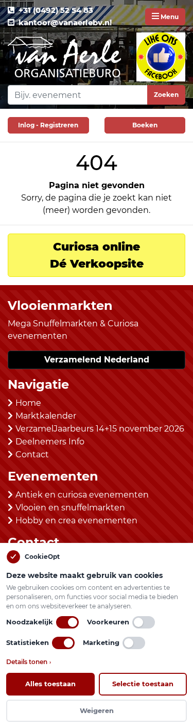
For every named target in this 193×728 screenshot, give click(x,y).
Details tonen (28, 662)
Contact (32, 454)
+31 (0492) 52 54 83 (56, 10)
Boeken (144, 125)
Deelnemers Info (49, 441)
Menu (169, 17)
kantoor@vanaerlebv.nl (65, 22)
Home (28, 403)
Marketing (101, 642)
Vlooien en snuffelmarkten (70, 507)
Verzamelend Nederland (96, 360)
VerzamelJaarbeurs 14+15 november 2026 (99, 429)
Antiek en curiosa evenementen (82, 495)
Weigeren (97, 710)
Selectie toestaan (142, 684)
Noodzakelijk (29, 622)
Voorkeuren (108, 622)
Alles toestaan (50, 684)
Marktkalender (45, 416)
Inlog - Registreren (48, 125)
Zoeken (166, 94)
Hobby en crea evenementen (76, 520)
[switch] (67, 622)
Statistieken (27, 642)
